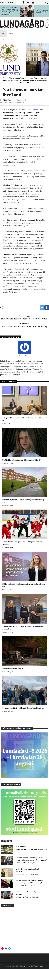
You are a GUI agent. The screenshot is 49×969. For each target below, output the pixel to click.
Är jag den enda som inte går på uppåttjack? (27, 870)
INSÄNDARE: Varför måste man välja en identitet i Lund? (21, 460)
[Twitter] (28, 2)
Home (4, 40)
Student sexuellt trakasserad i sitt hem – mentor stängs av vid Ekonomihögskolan (30, 881)
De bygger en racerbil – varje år (12, 668)
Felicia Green (7, 100)
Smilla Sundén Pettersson (26, 849)
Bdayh (22, 966)
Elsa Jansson (21, 886)
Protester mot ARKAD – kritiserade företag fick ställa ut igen (23, 708)
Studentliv (12, 102)
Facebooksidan (31, 109)
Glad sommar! (21, 846)
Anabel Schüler (22, 897)
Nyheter (10, 40)
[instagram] (33, 2)
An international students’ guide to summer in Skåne (31, 892)
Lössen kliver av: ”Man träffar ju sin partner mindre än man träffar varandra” (31, 858)
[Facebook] (23, 2)
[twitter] (42, 307)
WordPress (38, 966)
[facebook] (46, 307)
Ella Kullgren (22, 874)
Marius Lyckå (21, 863)
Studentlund (20, 102)
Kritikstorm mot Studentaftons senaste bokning (24, 325)
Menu (11, 33)
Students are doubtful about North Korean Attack (24, 317)
